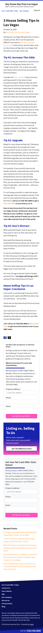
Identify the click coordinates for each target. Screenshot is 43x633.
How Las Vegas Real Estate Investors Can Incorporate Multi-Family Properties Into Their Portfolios (19, 566)
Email (8, 406)
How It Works (7, 591)
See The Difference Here (22, 448)
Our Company (24, 11)
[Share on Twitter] (9, 337)
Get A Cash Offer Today (10, 11)
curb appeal (19, 77)
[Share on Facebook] (5, 337)
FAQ (3, 594)
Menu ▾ (37, 10)
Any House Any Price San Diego (18, 32)
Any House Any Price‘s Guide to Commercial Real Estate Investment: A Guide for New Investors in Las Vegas (20, 557)
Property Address (13, 389)
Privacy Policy (7, 603)
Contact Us (6, 588)
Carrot (32, 624)
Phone (8, 397)
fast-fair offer (9, 203)
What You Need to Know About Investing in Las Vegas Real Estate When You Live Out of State (20, 548)
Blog (3, 606)
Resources (6, 600)
